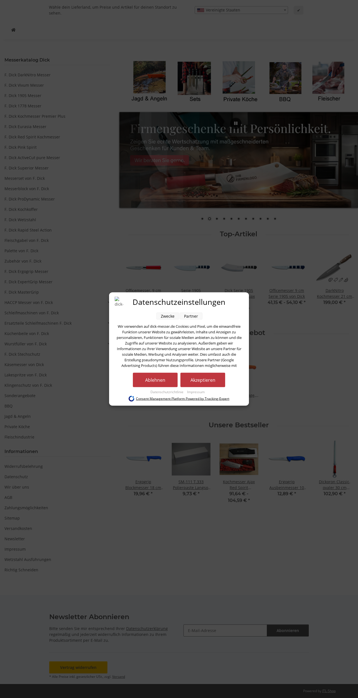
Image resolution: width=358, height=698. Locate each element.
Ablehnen (155, 380)
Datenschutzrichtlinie (167, 392)
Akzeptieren (202, 380)
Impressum (196, 392)
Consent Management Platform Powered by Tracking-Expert (182, 398)
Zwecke (168, 316)
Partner (191, 316)
